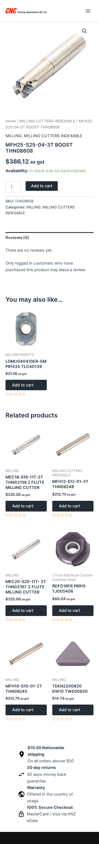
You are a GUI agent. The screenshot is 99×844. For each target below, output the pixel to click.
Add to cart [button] (22, 385)
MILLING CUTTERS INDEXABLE (47, 121)
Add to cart (41, 185)
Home (11, 121)
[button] (84, 31)
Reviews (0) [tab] (17, 237)
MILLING (14, 135)
